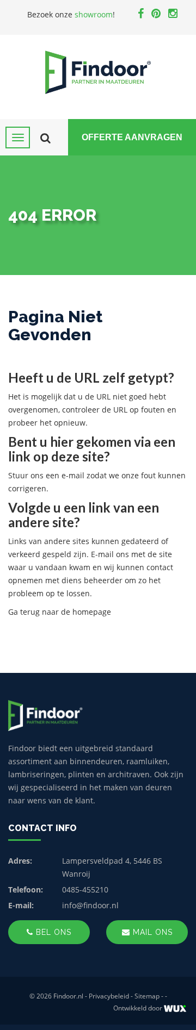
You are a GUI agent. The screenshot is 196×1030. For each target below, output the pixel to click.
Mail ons (151, 932)
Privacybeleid (109, 996)
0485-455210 (85, 889)
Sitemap (147, 996)
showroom (94, 14)
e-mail (73, 475)
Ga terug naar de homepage (59, 612)
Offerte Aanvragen (132, 137)
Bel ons (52, 932)
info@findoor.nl (90, 905)
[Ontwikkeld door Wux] (175, 1008)
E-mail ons (110, 554)
